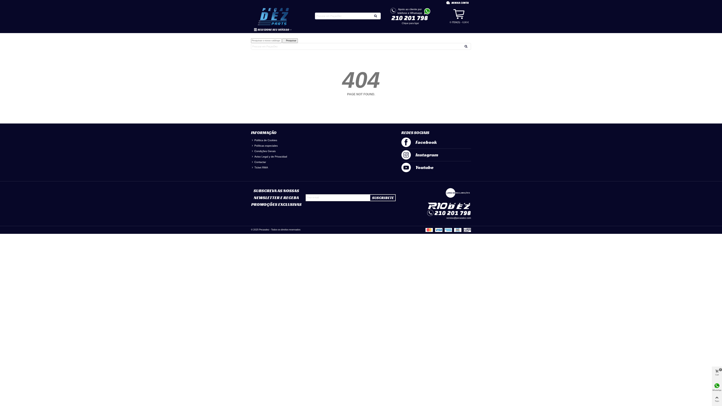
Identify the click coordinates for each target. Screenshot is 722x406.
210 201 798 (409, 17)
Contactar (260, 162)
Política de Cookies (265, 140)
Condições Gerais (265, 151)
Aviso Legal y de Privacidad (270, 156)
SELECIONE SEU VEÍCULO (273, 29)
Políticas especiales (266, 145)
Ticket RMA (261, 167)
